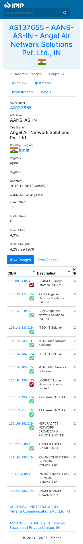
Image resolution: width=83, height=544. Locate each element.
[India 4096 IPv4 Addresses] (42, 61)
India (23, 150)
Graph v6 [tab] (18, 83)
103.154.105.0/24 (21, 367)
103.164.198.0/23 (21, 380)
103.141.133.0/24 (21, 327)
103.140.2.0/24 (19, 311)
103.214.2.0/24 (19, 444)
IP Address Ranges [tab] (26, 74)
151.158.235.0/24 (21, 457)
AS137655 (21, 107)
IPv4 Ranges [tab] (20, 260)
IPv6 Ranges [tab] (48, 260)
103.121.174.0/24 (21, 294)
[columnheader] (21, 271)
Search (64, 12)
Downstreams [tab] (21, 92)
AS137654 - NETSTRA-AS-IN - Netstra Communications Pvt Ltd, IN (40, 509)
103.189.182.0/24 (21, 423)
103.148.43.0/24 (20, 341)
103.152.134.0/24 (21, 354)
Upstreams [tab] (42, 83)
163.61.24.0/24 (19, 474)
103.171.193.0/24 (21, 397)
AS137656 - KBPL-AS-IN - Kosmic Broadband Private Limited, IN (38, 525)
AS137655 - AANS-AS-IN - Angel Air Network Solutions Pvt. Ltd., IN (41, 40)
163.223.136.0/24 (21, 491)
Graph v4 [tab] (57, 74)
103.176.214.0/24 (21, 410)
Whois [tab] (46, 92)
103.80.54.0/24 (19, 281)
